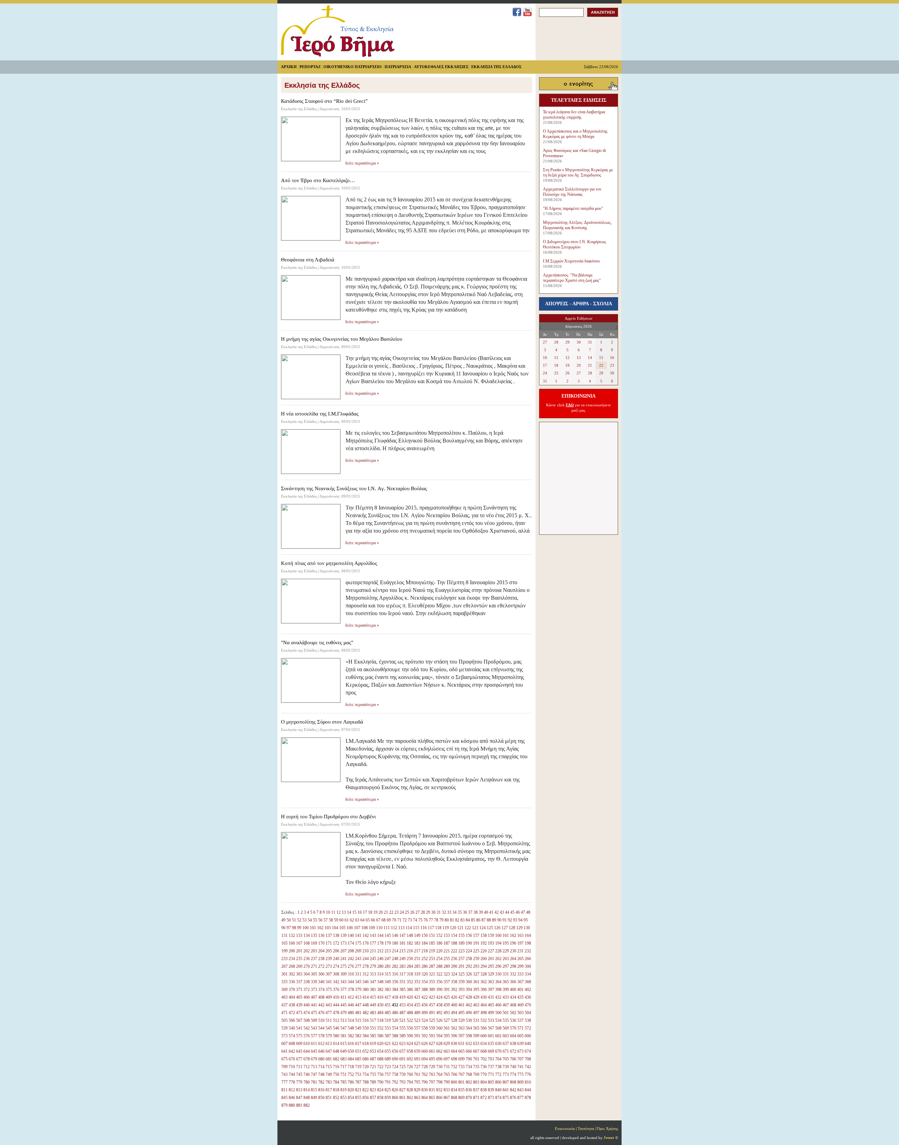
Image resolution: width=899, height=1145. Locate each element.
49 (283, 920)
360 (469, 981)
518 (380, 1020)
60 (341, 920)
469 (520, 1005)
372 (306, 989)
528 (454, 1020)
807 (506, 1082)
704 (498, 1059)
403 (284, 997)
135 (314, 935)
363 (491, 981)
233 (284, 958)
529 (461, 1020)
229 (506, 950)
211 (373, 950)
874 (498, 1097)
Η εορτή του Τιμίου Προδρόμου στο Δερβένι (328, 816)
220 (439, 950)
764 (439, 1074)
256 (454, 958)
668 (483, 1051)
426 (454, 997)
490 (424, 1012)
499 (491, 1012)
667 (476, 1051)
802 (469, 1082)
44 (507, 912)
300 (528, 966)
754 (365, 1074)
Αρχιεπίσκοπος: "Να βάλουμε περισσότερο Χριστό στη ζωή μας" (572, 278)
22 (391, 912)
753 (358, 1074)
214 (395, 950)
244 (365, 958)
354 (424, 981)
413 (358, 997)
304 (306, 974)
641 (284, 1051)
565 (476, 1028)
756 (380, 1074)
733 (461, 1066)
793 (402, 1082)
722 (380, 1066)
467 (506, 1005)
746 (306, 1074)
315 (388, 974)
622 (395, 1043)
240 (336, 958)
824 (380, 1089)
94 (520, 920)
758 (395, 1074)
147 (402, 935)
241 (343, 958)
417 (388, 997)
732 (454, 1066)
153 (447, 935)
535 (506, 1020)
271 (314, 966)
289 (447, 966)
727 (417, 1066)
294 (483, 966)
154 (454, 935)
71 (399, 920)
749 (329, 1074)
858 (380, 1097)
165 (284, 943)
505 (284, 1020)
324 (454, 974)
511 (329, 1020)
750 (336, 1074)
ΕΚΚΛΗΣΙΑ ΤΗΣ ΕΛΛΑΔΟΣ (496, 67)
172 (336, 943)
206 (336, 950)
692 (410, 1059)
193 (491, 943)
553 (388, 1028)
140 (351, 935)
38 (475, 912)
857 (373, 1097)
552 (380, 1028)
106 (350, 927)
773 (506, 1074)
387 (417, 989)
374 (321, 989)
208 (351, 950)
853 (343, 1097)
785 (343, 1082)
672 (513, 1051)
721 (373, 1066)
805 (491, 1082)
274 (336, 966)
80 (447, 920)
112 (394, 927)
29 (428, 912)
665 (461, 1051)
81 (452, 920)
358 (454, 981)
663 (447, 1051)
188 (454, 943)
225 (476, 950)
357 (447, 981)
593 (432, 1035)
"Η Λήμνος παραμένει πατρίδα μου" (573, 208)
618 (365, 1043)
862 (410, 1097)
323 (447, 974)
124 (482, 927)
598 (469, 1035)
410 (336, 997)
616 (351, 1043)
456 (424, 1005)
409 (329, 997)
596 (454, 1035)
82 (457, 920)
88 (489, 920)
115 (416, 927)
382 (380, 989)
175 (358, 943)
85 (473, 920)
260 (483, 958)
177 (373, 943)
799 (447, 1082)
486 (395, 1012)
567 (491, 1028)
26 (412, 912)
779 (299, 1082)
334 (528, 974)
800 (454, 1082)
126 (497, 927)
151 (432, 935)
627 (432, 1043)
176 (365, 943)
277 (358, 966)
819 (343, 1089)
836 (469, 1089)
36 (465, 912)
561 (447, 1028)
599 (476, 1035)
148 (410, 935)
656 (395, 1051)
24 (402, 912)
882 (306, 1105)
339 (314, 981)
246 (380, 958)
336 (292, 981)
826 (395, 1089)
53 (304, 920)
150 (424, 935)
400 (513, 989)
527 (447, 1020)
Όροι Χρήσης (607, 1128)
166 (292, 943)
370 (292, 989)
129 (519, 927)
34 (454, 912)
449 (373, 1005)
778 (292, 1082)
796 (424, 1082)
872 (483, 1097)
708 (528, 1059)
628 (439, 1043)
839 (491, 1089)
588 (395, 1035)
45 (512, 912)
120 (453, 927)
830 (424, 1089)
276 (351, 966)
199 (284, 950)
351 (402, 981)
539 (284, 1028)
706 (513, 1059)
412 (351, 997)
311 (358, 974)
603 (506, 1035)
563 (461, 1028)
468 (513, 1005)
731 (447, 1066)
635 (491, 1043)
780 (306, 1082)
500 (498, 1012)
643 (299, 1051)
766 (454, 1074)
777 (284, 1082)
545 (329, 1028)
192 (483, 943)
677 (299, 1059)
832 (439, 1089)
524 (424, 1020)
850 (321, 1097)
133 (299, 935)
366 (513, 981)
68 (383, 920)
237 (314, 958)
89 (494, 920)
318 (410, 974)
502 (513, 1012)
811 (284, 1089)
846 (292, 1097)
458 (439, 1005)
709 (284, 1066)
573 (284, 1035)
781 (314, 1082)
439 (299, 1005)
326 (469, 974)
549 (358, 1028)
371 (299, 989)
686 (365, 1059)
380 (365, 989)
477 (329, 1012)
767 (461, 1074)
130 (527, 927)
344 (351, 981)
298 (513, 966)
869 (461, 1097)
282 (395, 966)
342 (336, 981)
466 (498, 1005)
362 (483, 981)
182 (410, 943)
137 (329, 935)
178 (380, 943)
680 (321, 1059)
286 (424, 966)
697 (447, 1059)
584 (365, 1035)
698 (454, 1059)
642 (292, 1051)
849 (314, 1097)
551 (373, 1028)
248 (395, 958)
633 (476, 1043)
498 (483, 1012)
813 (299, 1089)
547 (343, 1028)
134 (306, 935)
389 (432, 989)
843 (520, 1089)
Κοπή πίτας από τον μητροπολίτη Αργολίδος (329, 563)
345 (358, 981)
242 (351, 958)
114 (409, 927)
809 (520, 1082)
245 (373, 958)
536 (513, 1020)
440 (306, 1005)
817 (329, 1089)
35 (460, 912)
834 (454, 1089)
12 (338, 912)
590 (410, 1035)
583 (358, 1035)
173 (343, 943)
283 (402, 966)
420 (410, 997)
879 (284, 1105)
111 (386, 927)
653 (373, 1051)
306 (321, 974)
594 (439, 1035)
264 (513, 958)
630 (454, 1043)
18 (370, 912)
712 (306, 1066)
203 (314, 950)
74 (415, 920)
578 (321, 1035)
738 (498, 1066)
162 (513, 935)
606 (528, 1035)
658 (410, 1051)
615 (343, 1043)
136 (321, 935)
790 (380, 1082)
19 (375, 912)
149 (417, 935)
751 (343, 1074)
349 (388, 981)
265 (520, 958)
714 (321, 1066)
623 (402, 1043)
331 (506, 974)
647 (329, 1051)
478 (336, 1012)
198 (528, 943)
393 (461, 989)
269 (299, 966)
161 (506, 935)
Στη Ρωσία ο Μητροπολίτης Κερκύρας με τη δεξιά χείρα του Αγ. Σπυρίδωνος (578, 172)
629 (447, 1043)
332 (513, 974)
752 (351, 1074)
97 (289, 927)
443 (329, 1005)
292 (469, 966)
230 (513, 950)
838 (483, 1089)
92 (510, 920)
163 (520, 935)
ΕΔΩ (570, 405)
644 (306, 1051)
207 (343, 950)
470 (528, 1005)
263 (506, 958)
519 (388, 1020)
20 (381, 912)
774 (513, 1074)
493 (447, 1012)
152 (439, 935)
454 (410, 1005)
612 (321, 1043)
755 (373, 1074)
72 (404, 920)
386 (410, 989)
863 (417, 1097)
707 (520, 1059)
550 (365, 1028)
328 (483, 974)
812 (292, 1089)
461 (461, 1005)
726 (410, 1066)
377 (343, 989)
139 (343, 935)
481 (358, 1012)
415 (373, 997)
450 (380, 1005)
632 (469, 1043)
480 (351, 1012)
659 (417, 1051)
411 (343, 997)
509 (314, 1020)
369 (284, 989)
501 (506, 1012)
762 (424, 1074)
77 (431, 920)
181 (402, 943)
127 (504, 927)
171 (329, 943)
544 (321, 1028)
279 (373, 966)
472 (292, 1012)
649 (343, 1051)
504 (528, 1012)
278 (365, 966)
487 (402, 1012)
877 (520, 1097)
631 (461, 1043)
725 (402, 1066)
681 (329, 1059)
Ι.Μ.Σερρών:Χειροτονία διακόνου (571, 261)
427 (461, 997)
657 (402, 1051)
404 (292, 997)
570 (513, 1028)
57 (325, 920)
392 (454, 989)
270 (306, 966)
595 (447, 1035)
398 (498, 989)
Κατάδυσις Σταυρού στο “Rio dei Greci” (324, 101)
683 (343, 1059)
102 (320, 927)
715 (329, 1066)
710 (292, 1066)
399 (506, 989)
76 (426, 920)
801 (461, 1082)
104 (335, 927)
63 (357, 920)
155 (461, 935)
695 (432, 1059)
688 (380, 1059)
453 (402, 1005)
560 (439, 1028)
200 (292, 950)
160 (498, 935)
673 (520, 1051)
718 (351, 1066)
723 (388, 1066)
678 (306, 1059)
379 (358, 989)
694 (424, 1059)
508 (306, 1020)
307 (329, 974)
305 (314, 974)
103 (327, 927)
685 (358, 1059)
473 (299, 1012)
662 (439, 1051)
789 (373, 1082)
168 (306, 943)
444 (336, 1005)
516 (365, 1020)
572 (528, 1028)
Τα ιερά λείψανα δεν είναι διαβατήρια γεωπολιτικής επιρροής (574, 114)
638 (513, 1043)
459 (447, 1005)
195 (506, 943)
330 (498, 974)
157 (476, 935)
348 (380, 981)
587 (388, 1035)
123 (475, 927)
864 (424, 1097)
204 (321, 950)
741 (520, 1066)
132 (292, 935)
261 (491, 958)
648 (336, 1051)
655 (388, 1051)
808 (513, 1082)
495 (461, 1012)
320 (424, 974)
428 (469, 997)
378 (351, 989)
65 (368, 920)
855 (358, 1097)
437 (284, 1005)
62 (352, 920)
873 (491, 1097)
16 (359, 912)
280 (380, 966)
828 (410, 1089)
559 (432, 1028)
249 (402, 958)
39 (481, 912)
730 (439, 1066)
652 (365, 1051)
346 (365, 981)
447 (358, 1005)
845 (284, 1097)
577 (314, 1035)
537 (520, 1020)
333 (520, 974)
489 (417, 1012)
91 (505, 920)
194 (498, 943)
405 (299, 997)
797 (432, 1082)
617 (358, 1043)
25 (407, 912)
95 (526, 920)
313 (373, 974)
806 (498, 1082)
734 (469, 1066)
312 (365, 974)
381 (373, 989)
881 (299, 1105)
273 (329, 966)
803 (476, 1082)
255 (447, 958)
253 (432, 958)
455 (417, 1005)
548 (351, 1028)
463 (476, 1005)
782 (321, 1082)
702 (483, 1059)
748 (321, 1074)
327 (476, 974)
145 (388, 935)
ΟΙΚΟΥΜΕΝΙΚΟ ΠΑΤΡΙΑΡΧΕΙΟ (352, 67)
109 (372, 927)
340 (321, 981)
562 (454, 1028)
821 (358, 1089)
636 (498, 1043)
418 (395, 997)
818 (336, 1089)
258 (469, 958)
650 (351, 1051)
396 (483, 989)
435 (520, 997)
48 (528, 912)
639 (520, 1043)
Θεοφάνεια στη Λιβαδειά (307, 259)
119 (445, 927)
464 (483, 1005)
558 (424, 1028)
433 (506, 997)
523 (417, 1020)
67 (378, 920)
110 (379, 927)
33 (449, 912)
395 (476, 989)
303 (299, 974)
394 (469, 989)
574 (292, 1035)
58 (331, 920)
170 (321, 943)
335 (284, 981)
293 (476, 966)
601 (491, 1035)
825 (388, 1089)
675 (284, 1059)
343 (343, 981)
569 (506, 1028)
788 (365, 1082)
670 (498, 1051)
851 (329, 1097)
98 (294, 927)
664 (454, 1051)
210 (365, 950)
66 (373, 920)
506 (292, 1020)
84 (468, 920)
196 (513, 943)
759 (402, 1074)
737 (491, 1066)
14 (349, 912)
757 (388, 1074)
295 (491, 966)
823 (373, 1089)
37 (470, 912)
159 (491, 935)
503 (520, 1012)
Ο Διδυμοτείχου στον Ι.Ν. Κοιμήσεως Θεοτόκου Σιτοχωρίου (574, 244)
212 (380, 950)
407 (314, 997)
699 (461, 1059)
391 (447, 989)
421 (417, 997)
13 (344, 912)
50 (289, 920)
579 (329, 1035)
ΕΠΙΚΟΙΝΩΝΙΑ (579, 396)
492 (439, 1012)
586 (380, 1035)
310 (351, 974)
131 (284, 935)
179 (388, 943)
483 (373, 1012)
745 (299, 1074)
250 (410, 958)
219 (432, 950)
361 (476, 981)
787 (358, 1082)
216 (410, 950)
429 (476, 997)
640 (528, 1043)
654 (380, 1051)
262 (498, 958)
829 (417, 1089)
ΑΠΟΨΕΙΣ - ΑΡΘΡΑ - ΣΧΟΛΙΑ (578, 303)
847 (299, 1097)
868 (454, 1097)
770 (483, 1074)
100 (305, 927)
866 (439, 1097)
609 (299, 1043)
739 (506, 1066)
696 (439, 1059)
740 (513, 1066)
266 (528, 958)
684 (351, 1059)
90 (499, 920)
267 (284, 966)
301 (284, 974)
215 (402, 950)
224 (469, 950)
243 (358, 958)
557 (417, 1028)
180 (395, 943)
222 (454, 950)
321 (432, 974)
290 (454, 966)
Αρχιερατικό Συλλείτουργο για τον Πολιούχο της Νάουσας (572, 192)
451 (388, 1005)
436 (528, 997)
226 (483, 950)
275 (343, 966)
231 (520, 950)
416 (380, 997)
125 (490, 927)
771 (491, 1074)
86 (478, 920)
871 (476, 1097)
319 (417, 974)
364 (498, 981)
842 (513, 1089)
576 (306, 1035)
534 (498, 1020)
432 (498, 997)
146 (395, 935)
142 (365, 935)
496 (469, 1012)
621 (388, 1043)
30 (433, 912)
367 (520, 981)
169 (314, 943)
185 (432, 943)
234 (292, 958)
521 (402, 1020)
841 (506, 1089)
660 (424, 1051)
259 (476, 958)
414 (365, 997)
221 (447, 950)
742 (528, 1066)
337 (299, 981)
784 (336, 1082)
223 (461, 950)
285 (417, 966)
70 (394, 920)
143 (373, 935)
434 (513, 997)
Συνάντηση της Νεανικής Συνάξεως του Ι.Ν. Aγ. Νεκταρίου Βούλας (354, 488)
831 (432, 1089)
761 (417, 1074)
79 (441, 920)
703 (491, 1059)
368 (528, 981)
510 (321, 1020)
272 (321, 966)
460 (454, 1005)
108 (364, 927)
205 (329, 950)
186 (439, 943)
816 (321, 1089)
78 (436, 920)
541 (299, 1028)
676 (292, 1059)
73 (410, 920)
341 (329, 981)
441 (314, 1005)
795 (417, 1082)
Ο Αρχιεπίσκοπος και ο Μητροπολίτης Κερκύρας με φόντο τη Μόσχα (575, 134)
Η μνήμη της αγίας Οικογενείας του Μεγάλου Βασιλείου (341, 339)
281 (388, 966)
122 (468, 927)
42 (496, 912)
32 (444, 912)
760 (410, 1074)
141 (358, 935)
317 (402, 974)
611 (314, 1043)
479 (343, 1012)
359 (461, 981)
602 (498, 1035)
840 (498, 1089)
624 (410, 1043)
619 (373, 1043)
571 (520, 1028)
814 (306, 1089)
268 (292, 966)
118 (438, 927)
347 (373, 981)
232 (528, 950)
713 (314, 1066)
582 (351, 1035)
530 (469, 1020)
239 (329, 958)
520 (395, 1020)
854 (351, 1097)
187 (447, 943)
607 (284, 1043)
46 (518, 912)
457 (432, 1005)
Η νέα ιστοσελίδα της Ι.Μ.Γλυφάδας (320, 414)
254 (439, 958)
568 (498, 1028)
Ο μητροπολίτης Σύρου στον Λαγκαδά (322, 722)
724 (395, 1066)
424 (439, 997)
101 (313, 927)
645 (314, 1051)
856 (365, 1097)
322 (439, 974)
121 (460, 927)
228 (498, 950)
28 (423, 912)
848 (306, 1097)
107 (357, 927)
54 (310, 920)
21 (386, 912)
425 (447, 997)
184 (424, 943)
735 (476, 1066)
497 (476, 1012)
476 (321, 1012)
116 (423, 927)
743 (284, 1074)
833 (447, 1089)
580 (336, 1035)
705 (506, 1059)
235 (299, 958)
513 (343, 1020)
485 (388, 1012)
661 (432, 1051)
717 (343, 1066)
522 (410, 1020)
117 (431, 927)
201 (299, 950)
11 (333, 912)
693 (417, 1059)
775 (520, 1074)
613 (329, 1043)
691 (402, 1059)
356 (439, 981)
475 (314, 1012)
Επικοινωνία (565, 1128)
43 (502, 912)
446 (351, 1005)
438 (292, 1005)
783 (329, 1082)
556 (410, 1028)
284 (410, 966)
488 (410, 1012)
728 (424, 1066)
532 (483, 1020)
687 (373, 1059)
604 (513, 1035)
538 (528, 1020)
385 (402, 989)
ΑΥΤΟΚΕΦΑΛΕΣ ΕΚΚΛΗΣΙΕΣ (441, 67)
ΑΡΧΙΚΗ (289, 67)
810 (528, 1082)
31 (439, 912)
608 (292, 1043)
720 (365, 1066)
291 (461, 966)
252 (424, 958)
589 (402, 1035)
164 (528, 935)
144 (380, 935)
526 (439, 1020)
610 (306, 1043)
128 (512, 927)
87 (483, 920)
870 (469, 1097)
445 (343, 1005)
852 (336, 1097)
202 (306, 950)
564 (469, 1028)
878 (528, 1097)
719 (358, 1066)
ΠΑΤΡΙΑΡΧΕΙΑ (398, 67)
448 (365, 1005)
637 (506, 1043)
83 (462, 920)
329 (491, 974)
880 (292, 1105)
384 (395, 989)
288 (439, 966)
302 (292, 974)
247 (388, 958)
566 (483, 1028)
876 (513, 1097)
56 (320, 920)
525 (432, 1020)
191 (476, 943)
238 (321, 958)
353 (417, 981)
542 (306, 1028)
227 (491, 950)
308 (336, 974)
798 (439, 1082)
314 (380, 974)
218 (424, 950)
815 (314, 1089)
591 (417, 1035)
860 (395, 1097)
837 (476, 1089)
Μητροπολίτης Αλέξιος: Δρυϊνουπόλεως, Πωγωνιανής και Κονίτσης (577, 225)
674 (528, 1051)
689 (388, 1059)
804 (483, 1082)
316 (395, 974)
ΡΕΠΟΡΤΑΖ (310, 67)
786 (351, 1082)
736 (483, 1066)
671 (506, 1051)
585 (373, 1035)
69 (389, 920)
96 (283, 927)
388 (424, 989)
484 (380, 1012)
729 (432, 1066)
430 (483, 997)
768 (469, 1074)
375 (329, 989)
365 (506, 981)
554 (395, 1028)
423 (432, 997)
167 (299, 943)
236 (306, 958)
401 (520, 989)
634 (483, 1043)
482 (365, 1012)
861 (402, 1097)
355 (432, 981)
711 (299, 1066)
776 (528, 1074)
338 (306, 981)
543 (314, 1028)
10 (328, 912)
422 (424, 997)
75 (420, 920)
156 (469, 935)
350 (395, 981)
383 (388, 989)
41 (491, 912)
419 (402, 997)
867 (447, 1097)
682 (336, 1059)
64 (362, 920)
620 (380, 1043)
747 (314, 1074)
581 (343, 1035)
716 (336, 1066)
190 (469, 943)
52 (299, 920)
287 (432, 966)
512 (336, 1020)
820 (351, 1089)
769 (476, 1074)
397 (491, 989)
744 (292, 1074)
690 (395, 1059)
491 (432, 1012)
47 (523, 912)
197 (520, 943)
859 (388, 1097)
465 (491, 1005)
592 (424, 1035)
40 (486, 912)
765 (447, 1074)
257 (461, 958)
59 (336, 920)
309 (343, 974)
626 (424, 1043)
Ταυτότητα (586, 1128)
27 (417, 912)
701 (476, 1059)
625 (417, 1043)
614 (336, 1043)
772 (498, 1074)
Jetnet (609, 1138)
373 (314, 989)
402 (528, 989)
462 (469, 1005)
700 (469, 1059)
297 (506, 966)
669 (491, 1051)
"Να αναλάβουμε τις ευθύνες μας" (317, 642)
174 (351, 943)
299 (520, 966)
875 (506, 1097)
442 (321, 1005)
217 (417, 950)
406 (306, 997)
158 (483, 935)
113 (401, 927)
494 (454, 1012)
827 (402, 1089)
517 (373, 1020)
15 (354, 912)
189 (461, 943)
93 (515, 920)
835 (461, 1089)
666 (469, 1051)
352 (410, 981)
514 (351, 1020)
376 (336, 989)
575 (299, 1035)
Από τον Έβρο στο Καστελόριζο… (318, 180)
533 (491, 1020)
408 (321, 997)
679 (314, 1059)
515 (358, 1020)
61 (346, 920)
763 (432, 1074)
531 (476, 1020)
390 (439, 989)
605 (520, 1035)
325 (461, 974)
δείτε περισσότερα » (362, 163)
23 (396, 912)
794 (410, 1082)
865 (432, 1097)
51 (294, 920)
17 (365, 912)
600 (483, 1035)
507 (299, 1020)
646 (321, 1051)
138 (336, 935)
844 (528, 1089)
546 (336, 1028)
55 (315, 920)
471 (284, 1012)
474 (306, 1012)
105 (342, 927)
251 (417, 958)
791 (388, 1082)
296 (498, 966)
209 (358, 950)
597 (461, 1035)
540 (292, 1028)
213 (388, 950)
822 (365, 1089)
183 (417, 943)
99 (299, 927)
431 (491, 997)
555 (402, 1028)
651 (358, 1051)
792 (395, 1082)
